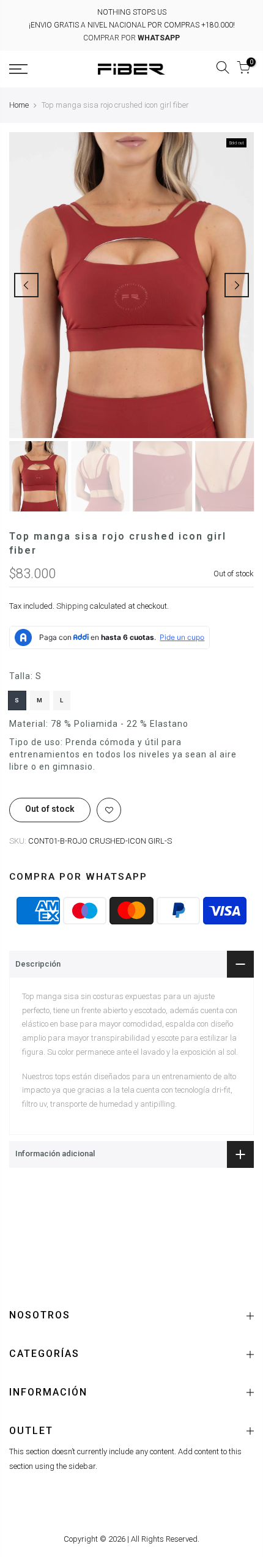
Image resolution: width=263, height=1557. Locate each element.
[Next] (236, 285)
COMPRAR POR (131, 38)
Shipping (72, 606)
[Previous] (26, 285)
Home (19, 105)
